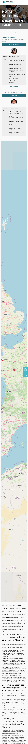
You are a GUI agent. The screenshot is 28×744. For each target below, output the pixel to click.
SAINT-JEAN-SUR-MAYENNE (18, 32)
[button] (14, 370)
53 (10, 32)
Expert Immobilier (5, 32)
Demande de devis (14, 44)
